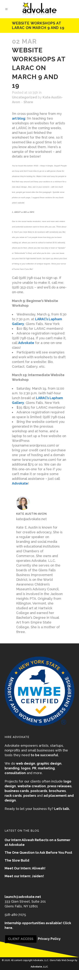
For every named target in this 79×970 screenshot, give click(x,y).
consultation (15, 773)
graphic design (49, 763)
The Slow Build (17, 860)
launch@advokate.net (23, 897)
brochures (57, 791)
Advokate (26, 343)
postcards (38, 791)
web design (25, 763)
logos (25, 768)
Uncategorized (24, 97)
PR (34, 768)
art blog (18, 118)
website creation (31, 786)
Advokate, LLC (39, 966)
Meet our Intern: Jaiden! (24, 876)
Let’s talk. (62, 809)
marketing (46, 768)
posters (29, 795)
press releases (59, 786)
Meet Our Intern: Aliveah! (25, 868)
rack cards (13, 795)
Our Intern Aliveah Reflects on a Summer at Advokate (37, 842)
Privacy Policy (49, 939)
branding (12, 768)
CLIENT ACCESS (20, 939)
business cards (17, 791)
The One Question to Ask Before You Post (38, 852)
